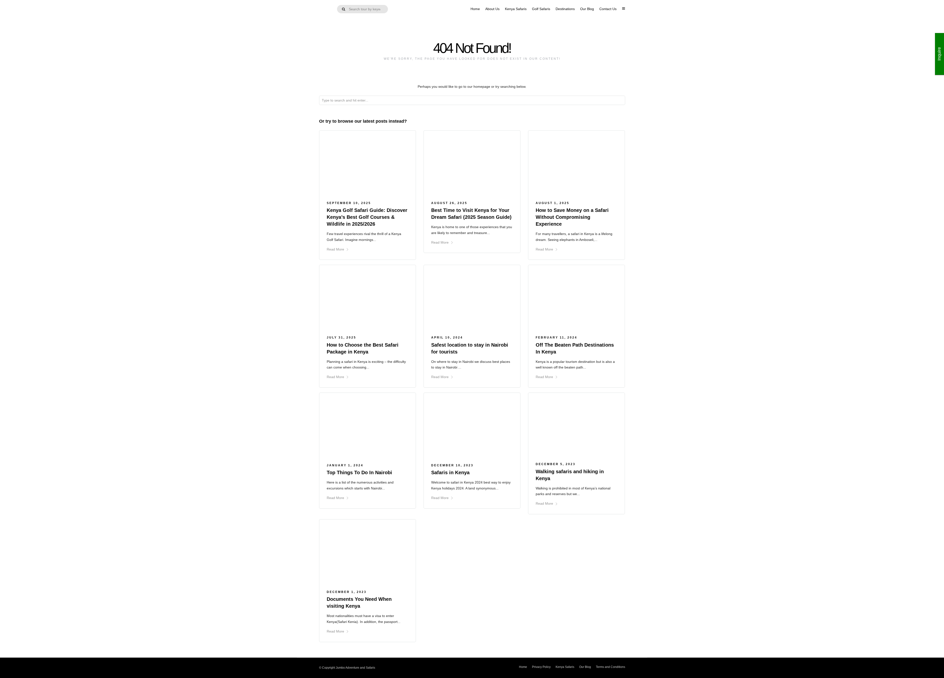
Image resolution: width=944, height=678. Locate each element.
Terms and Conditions (610, 667)
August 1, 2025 (552, 203)
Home (475, 9)
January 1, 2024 (345, 465)
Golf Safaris (541, 9)
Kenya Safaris (516, 9)
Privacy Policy (541, 667)
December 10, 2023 (452, 465)
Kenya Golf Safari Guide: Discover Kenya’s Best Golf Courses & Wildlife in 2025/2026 (367, 217)
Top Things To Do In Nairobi (359, 472)
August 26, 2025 (449, 203)
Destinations (565, 9)
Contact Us (608, 9)
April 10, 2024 (447, 337)
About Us (492, 9)
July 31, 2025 (341, 337)
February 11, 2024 (556, 337)
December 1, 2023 (347, 592)
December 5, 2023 (555, 464)
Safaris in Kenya (450, 472)
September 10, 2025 (349, 203)
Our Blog (587, 9)
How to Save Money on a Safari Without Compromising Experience (572, 217)
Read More (335, 249)
